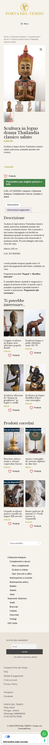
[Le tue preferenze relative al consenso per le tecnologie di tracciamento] (44, 740)
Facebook (8, 696)
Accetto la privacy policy (25, 657)
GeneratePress (24, 728)
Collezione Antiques (18, 37)
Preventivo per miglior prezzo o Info (24, 182)
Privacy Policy (10, 684)
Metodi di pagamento (13, 676)
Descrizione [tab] (13, 205)
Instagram (8, 692)
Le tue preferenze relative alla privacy (27, 736)
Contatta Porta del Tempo (16, 668)
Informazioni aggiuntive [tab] (18, 210)
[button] (41, 49)
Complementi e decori (22, 194)
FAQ (6, 672)
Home (6, 37)
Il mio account (10, 680)
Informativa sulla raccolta (15, 742)
